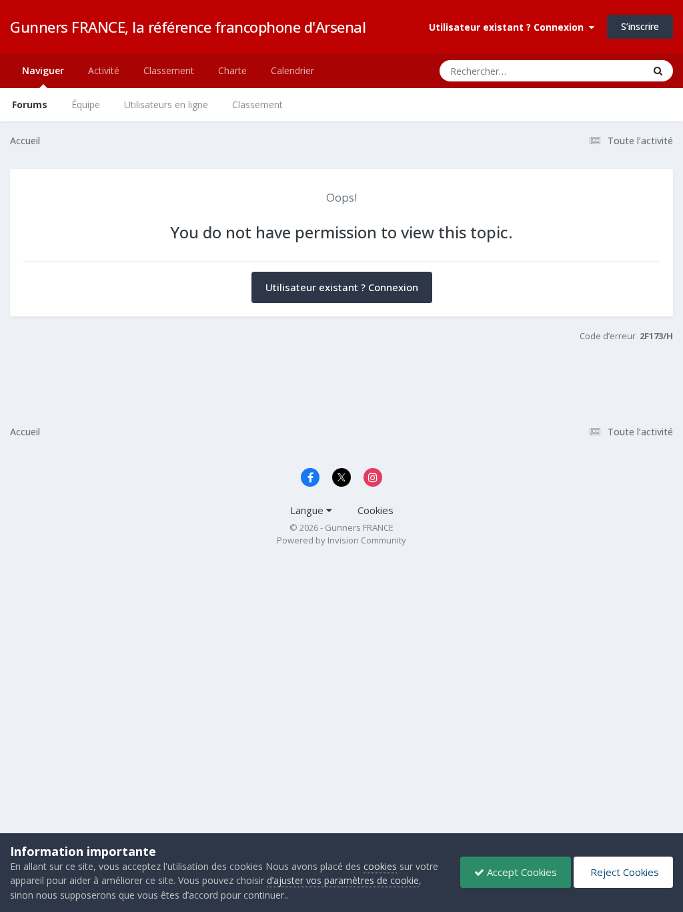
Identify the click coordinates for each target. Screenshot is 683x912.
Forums (29, 104)
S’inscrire (640, 26)
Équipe (85, 104)
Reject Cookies (623, 872)
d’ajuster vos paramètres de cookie (343, 880)
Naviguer (43, 70)
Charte (232, 70)
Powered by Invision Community (341, 540)
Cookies (376, 510)
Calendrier (292, 70)
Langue (308, 510)
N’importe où (600, 70)
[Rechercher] (658, 70)
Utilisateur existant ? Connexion (509, 27)
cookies (380, 866)
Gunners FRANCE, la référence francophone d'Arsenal (188, 27)
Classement (257, 104)
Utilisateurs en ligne (166, 104)
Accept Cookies (520, 872)
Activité (103, 70)
